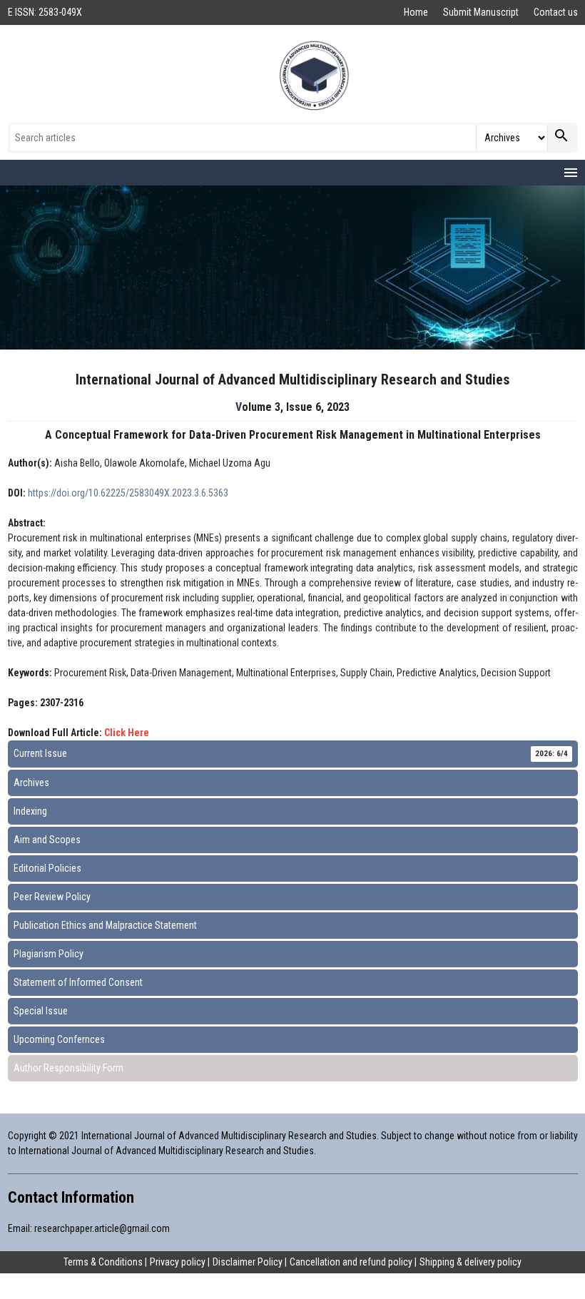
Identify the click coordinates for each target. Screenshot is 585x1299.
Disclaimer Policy (248, 1262)
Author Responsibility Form (68, 1068)
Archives (31, 782)
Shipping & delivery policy (470, 1262)
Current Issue (291, 753)
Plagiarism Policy (48, 953)
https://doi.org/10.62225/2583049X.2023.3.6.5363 (128, 493)
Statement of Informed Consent (78, 982)
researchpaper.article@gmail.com (102, 1228)
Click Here (126, 732)
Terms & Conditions (103, 1262)
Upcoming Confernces (59, 1039)
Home (417, 12)
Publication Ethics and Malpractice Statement (105, 925)
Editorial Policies (47, 868)
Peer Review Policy (52, 896)
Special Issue (41, 1011)
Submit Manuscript (482, 12)
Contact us (556, 12)
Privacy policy (177, 1262)
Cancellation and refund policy (351, 1262)
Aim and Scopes (47, 839)
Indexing (30, 811)
